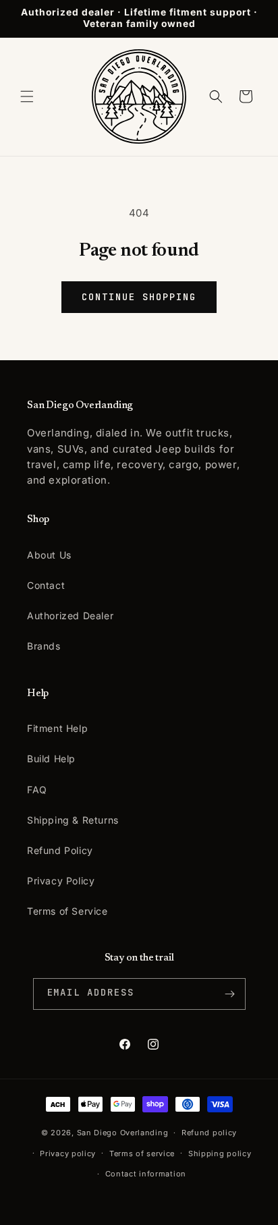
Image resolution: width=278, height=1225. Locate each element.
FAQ (37, 789)
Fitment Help (57, 728)
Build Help (51, 758)
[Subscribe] (230, 994)
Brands (44, 646)
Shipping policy (220, 1153)
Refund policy (209, 1132)
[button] (27, 96)
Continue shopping (139, 297)
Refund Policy (60, 850)
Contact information (145, 1173)
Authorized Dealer (70, 615)
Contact (46, 585)
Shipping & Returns (73, 820)
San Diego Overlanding (123, 1132)
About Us (49, 555)
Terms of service (142, 1153)
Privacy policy (68, 1153)
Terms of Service (67, 911)
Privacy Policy (60, 880)
